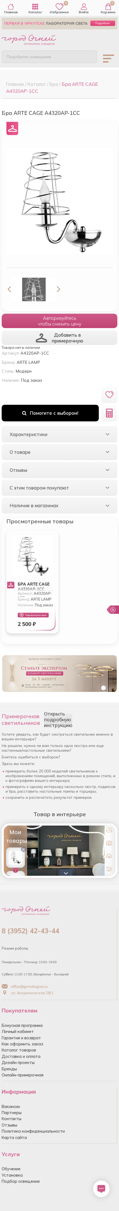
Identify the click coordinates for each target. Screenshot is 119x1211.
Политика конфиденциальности (33, 1131)
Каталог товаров (19, 1050)
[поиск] (88, 56)
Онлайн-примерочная (22, 1075)
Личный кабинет (18, 1031)
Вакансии (11, 1106)
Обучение (11, 1168)
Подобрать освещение (29, 56)
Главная (11, 12)
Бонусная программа (22, 1025)
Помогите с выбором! (54, 413)
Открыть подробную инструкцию (58, 719)
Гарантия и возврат (21, 1037)
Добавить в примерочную (67, 338)
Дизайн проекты (18, 1062)
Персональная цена (35, 615)
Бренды (9, 1068)
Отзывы (9, 1125)
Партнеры (12, 1112)
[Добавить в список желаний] (109, 394)
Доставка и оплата (21, 1056)
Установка (12, 1175)
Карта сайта (14, 1137)
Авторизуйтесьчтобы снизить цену (59, 321)
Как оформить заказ (22, 1044)
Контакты (11, 1118)
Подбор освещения (21, 1181)
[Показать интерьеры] (109, 831)
